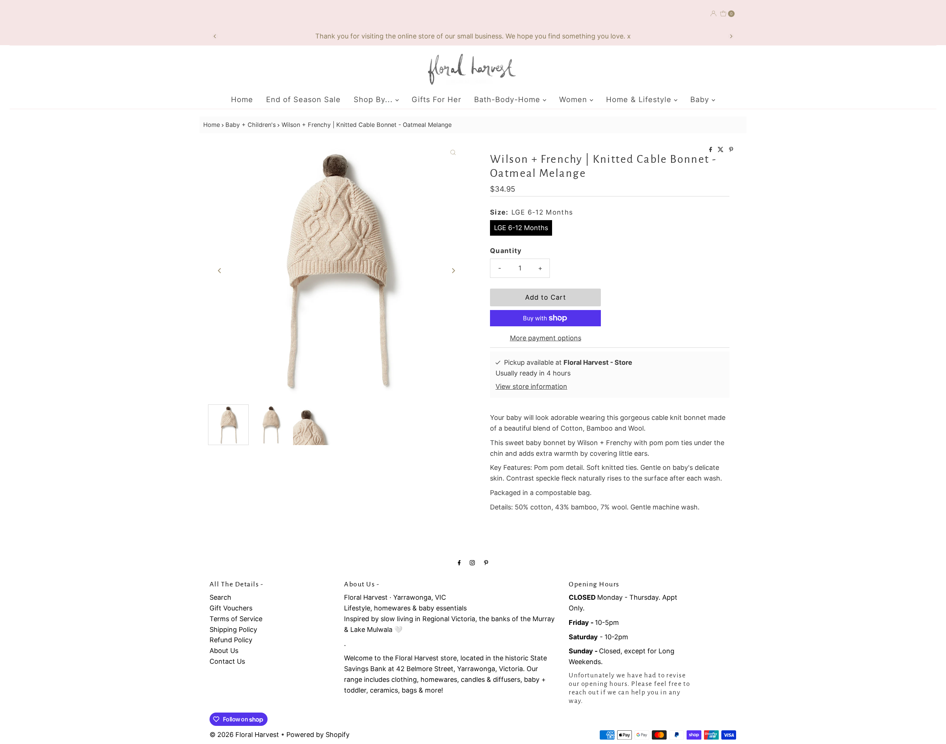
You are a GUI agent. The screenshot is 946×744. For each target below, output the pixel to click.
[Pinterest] (486, 562)
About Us (224, 650)
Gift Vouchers (231, 608)
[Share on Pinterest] (731, 150)
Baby (701, 99)
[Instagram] (472, 562)
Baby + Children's (250, 124)
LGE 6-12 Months (521, 228)
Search (220, 597)
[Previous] (215, 36)
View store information (531, 386)
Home (242, 99)
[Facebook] (459, 562)
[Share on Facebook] (711, 150)
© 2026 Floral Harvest (244, 734)
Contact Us (227, 661)
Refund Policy (231, 640)
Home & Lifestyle (640, 99)
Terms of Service (236, 619)
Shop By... (374, 99)
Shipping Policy (233, 629)
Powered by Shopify (318, 734)
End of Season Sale (303, 99)
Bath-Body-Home (508, 99)
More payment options (545, 338)
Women (574, 99)
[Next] (731, 36)
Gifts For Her (436, 99)
